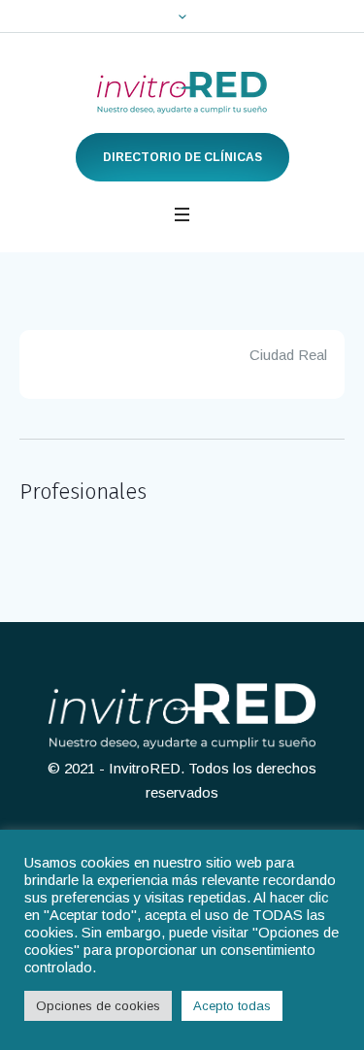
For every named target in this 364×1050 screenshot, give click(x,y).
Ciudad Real (288, 354)
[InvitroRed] (182, 93)
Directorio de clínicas (182, 157)
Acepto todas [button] (232, 1006)
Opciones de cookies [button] (98, 1006)
